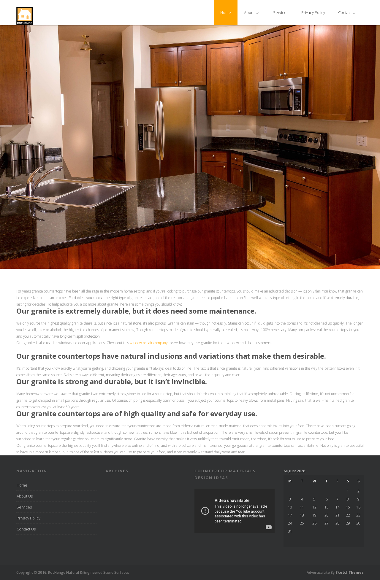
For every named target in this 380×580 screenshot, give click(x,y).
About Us (252, 12)
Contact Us (347, 12)
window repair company (148, 342)
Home (225, 12)
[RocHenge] (24, 23)
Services (280, 12)
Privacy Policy (313, 12)
